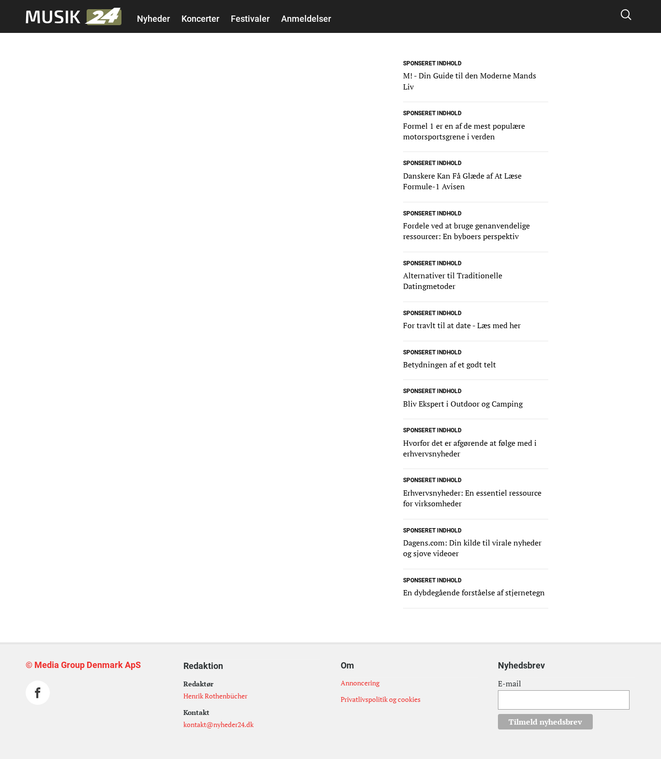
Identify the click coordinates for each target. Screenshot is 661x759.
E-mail (509, 683)
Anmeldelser (306, 19)
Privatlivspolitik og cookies (381, 699)
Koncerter (200, 19)
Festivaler (250, 19)
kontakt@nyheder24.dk (218, 724)
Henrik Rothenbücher (215, 695)
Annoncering (360, 682)
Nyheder (153, 19)
